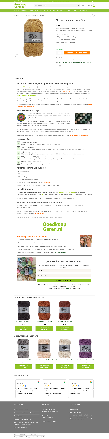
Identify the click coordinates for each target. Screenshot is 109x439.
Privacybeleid (18, 416)
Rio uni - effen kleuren (67, 60)
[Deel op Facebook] (57, 66)
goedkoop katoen (72, 62)
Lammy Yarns (86, 62)
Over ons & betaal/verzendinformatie (24, 413)
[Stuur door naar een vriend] (60, 66)
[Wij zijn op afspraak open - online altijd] (18, 1)
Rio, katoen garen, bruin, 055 (44, 321)
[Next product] (90, 15)
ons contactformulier (60, 252)
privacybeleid (67, 288)
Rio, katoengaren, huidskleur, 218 (44, 359)
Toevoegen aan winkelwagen (77, 53)
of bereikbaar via (50, 411)
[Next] (95, 355)
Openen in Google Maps (49, 421)
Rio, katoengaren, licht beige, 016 (64, 359)
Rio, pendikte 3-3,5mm (36, 15)
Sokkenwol (72, 10)
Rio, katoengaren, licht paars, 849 (85, 359)
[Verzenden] (79, 5)
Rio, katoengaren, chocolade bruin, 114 (65, 322)
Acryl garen (49, 10)
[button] (88, 6)
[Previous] (14, 355)
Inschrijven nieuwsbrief (20, 427)
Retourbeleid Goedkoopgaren (22, 419)
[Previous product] (93, 15)
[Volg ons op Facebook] (90, 1)
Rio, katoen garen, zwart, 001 (23, 321)
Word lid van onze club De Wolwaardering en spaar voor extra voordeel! (26, 423)
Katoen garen (35, 10)
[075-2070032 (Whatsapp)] (22, 1)
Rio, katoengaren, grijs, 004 (24, 359)
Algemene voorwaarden (21, 410)
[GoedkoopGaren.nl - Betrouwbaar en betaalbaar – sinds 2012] (22, 5)
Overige (83, 10)
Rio (90, 62)
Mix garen (61, 10)
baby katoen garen (63, 62)
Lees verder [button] (47, 395)
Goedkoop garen (20, 10)
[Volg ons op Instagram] (92, 1)
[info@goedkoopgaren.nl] (15, 1)
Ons (48, 409)
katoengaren (79, 62)
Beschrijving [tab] (19, 78)
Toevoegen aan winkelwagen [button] (23, 328)
